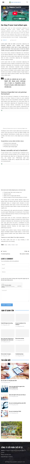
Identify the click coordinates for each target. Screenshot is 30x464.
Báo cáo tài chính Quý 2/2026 (15, 411)
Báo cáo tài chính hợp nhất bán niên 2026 (17, 403)
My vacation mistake (20, 338)
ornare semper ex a (17, 192)
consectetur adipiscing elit (22, 43)
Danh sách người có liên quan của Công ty (17, 394)
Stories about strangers (6, 354)
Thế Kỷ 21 (5, 40)
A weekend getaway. (20, 354)
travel (16, 244)
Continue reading (23, 37)
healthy (9, 244)
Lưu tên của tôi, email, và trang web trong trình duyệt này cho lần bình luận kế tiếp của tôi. (15, 279)
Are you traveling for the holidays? (21, 323)
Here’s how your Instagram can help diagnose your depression (7, 339)
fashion (5, 244)
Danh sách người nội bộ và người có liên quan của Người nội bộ (16, 387)
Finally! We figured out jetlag (7, 323)
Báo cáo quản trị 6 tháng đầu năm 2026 (9, 380)
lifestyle (13, 244)
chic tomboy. (12, 241)
